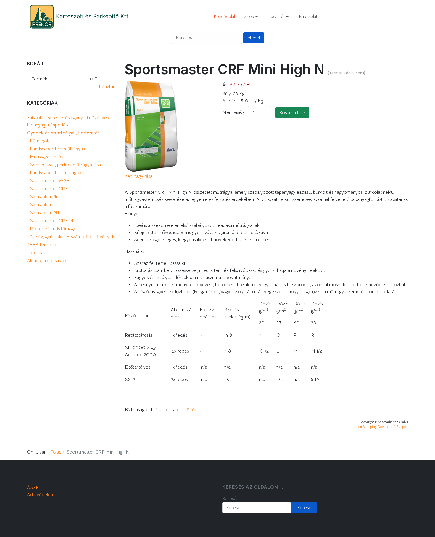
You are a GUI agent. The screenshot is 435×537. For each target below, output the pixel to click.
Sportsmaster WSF (50, 181)
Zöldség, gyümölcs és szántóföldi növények (71, 237)
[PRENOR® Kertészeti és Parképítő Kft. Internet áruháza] (79, 16)
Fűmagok (39, 141)
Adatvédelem (40, 495)
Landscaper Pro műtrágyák (57, 149)
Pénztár (107, 87)
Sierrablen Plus (45, 197)
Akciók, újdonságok (47, 261)
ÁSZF (33, 488)
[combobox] (256, 507)
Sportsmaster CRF (49, 189)
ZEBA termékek (43, 245)
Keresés (230, 498)
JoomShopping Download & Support (381, 427)
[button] (251, 16)
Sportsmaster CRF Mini (54, 221)
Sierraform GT (45, 213)
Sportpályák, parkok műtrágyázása (65, 165)
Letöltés (188, 410)
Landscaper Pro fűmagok (56, 173)
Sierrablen (40, 205)
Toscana (35, 253)
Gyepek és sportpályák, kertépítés (63, 133)
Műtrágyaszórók (47, 157)
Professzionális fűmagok (54, 229)
